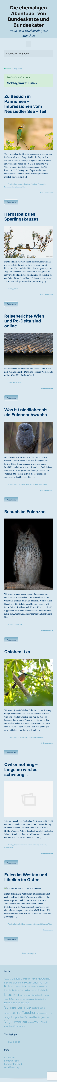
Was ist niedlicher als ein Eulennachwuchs (25, 412)
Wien (37, 1022)
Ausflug (10, 184)
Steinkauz (8, 1013)
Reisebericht (41, 999)
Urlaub (46, 1018)
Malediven (31, 995)
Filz (29, 987)
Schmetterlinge (9, 187)
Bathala (16, 978)
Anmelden (9, 1057)
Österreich (41, 184)
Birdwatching (42, 978)
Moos (6, 999)
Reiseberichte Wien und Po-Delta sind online (24, 321)
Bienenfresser (28, 978)
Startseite (7, 68)
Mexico (40, 995)
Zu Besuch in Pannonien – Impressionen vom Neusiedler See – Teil (25, 104)
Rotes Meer (24, 1002)
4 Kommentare (47, 930)
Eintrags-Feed (11, 1060)
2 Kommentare (47, 743)
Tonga (7, 1017)
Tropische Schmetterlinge (27, 1017)
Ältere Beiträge (27, 953)
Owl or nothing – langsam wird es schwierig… (20, 769)
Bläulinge (18, 982)
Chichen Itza (17, 651)
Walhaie (31, 1022)
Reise (15, 382)
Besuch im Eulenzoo (25, 511)
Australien (7, 979)
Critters (17, 986)
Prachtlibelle (24, 999)
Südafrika (16, 1013)
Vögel (24, 187)
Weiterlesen (11, 202)
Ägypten (8, 1026)
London (22, 995)
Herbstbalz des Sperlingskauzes (21, 216)
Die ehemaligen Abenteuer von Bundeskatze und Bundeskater (28, 16)
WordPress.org (12, 1067)
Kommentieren (47, 388)
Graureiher (18, 990)
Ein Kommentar (46, 192)
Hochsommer (18, 184)
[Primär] (28, 44)
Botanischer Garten (36, 982)
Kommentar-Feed (13, 1064)
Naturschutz (37, 484)
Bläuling (8, 982)
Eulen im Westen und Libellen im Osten (25, 877)
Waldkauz (21, 1022)
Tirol (50, 1013)
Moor (47, 995)
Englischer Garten (20, 844)
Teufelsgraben (42, 1013)
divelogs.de (14, 1041)
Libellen (34, 184)
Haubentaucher (30, 990)
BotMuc (8, 986)
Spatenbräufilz (38, 1008)
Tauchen (29, 1012)
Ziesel (44, 1022)
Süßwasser (43, 924)
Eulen (16, 288)
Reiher (31, 999)
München (29, 484)
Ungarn (18, 187)
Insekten (27, 184)
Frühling (22, 484)
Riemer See (10, 1002)
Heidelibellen (43, 990)
